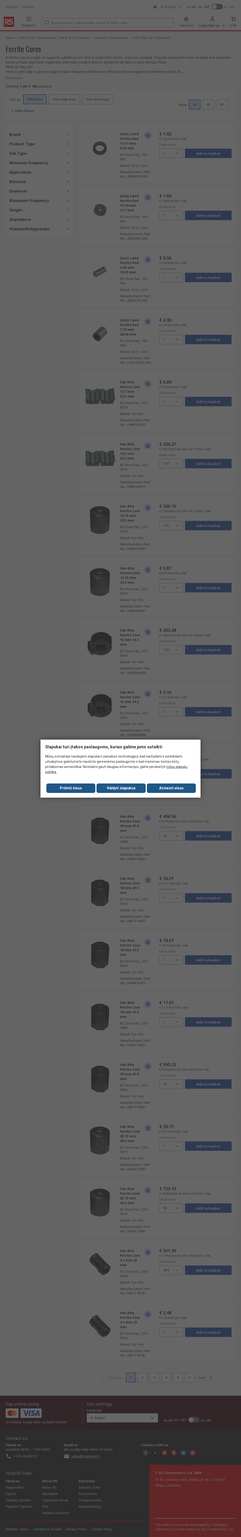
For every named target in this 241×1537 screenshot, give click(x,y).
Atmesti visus (171, 788)
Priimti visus (71, 788)
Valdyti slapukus (121, 788)
